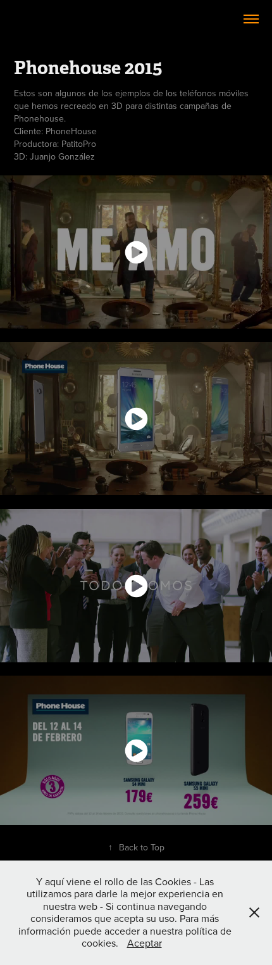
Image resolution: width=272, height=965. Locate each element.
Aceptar (144, 943)
